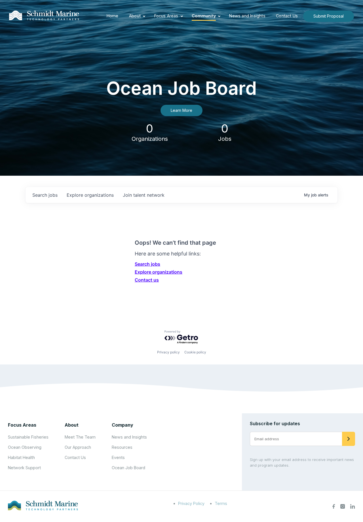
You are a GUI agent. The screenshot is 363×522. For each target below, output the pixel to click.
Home (113, 15)
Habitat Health (21, 457)
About (135, 15)
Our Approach (78, 447)
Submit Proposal (328, 16)
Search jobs (147, 264)
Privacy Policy (191, 503)
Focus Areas (166, 15)
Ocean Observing (24, 447)
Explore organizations (158, 272)
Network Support (24, 467)
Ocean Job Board (128, 467)
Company (122, 425)
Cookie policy (195, 352)
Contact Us (287, 15)
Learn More (181, 110)
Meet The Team (80, 437)
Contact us (147, 280)
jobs (45, 195)
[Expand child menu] (144, 16)
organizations (90, 195)
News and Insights (247, 15)
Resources (122, 447)
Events (118, 457)
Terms (221, 503)
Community (204, 15)
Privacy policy (168, 352)
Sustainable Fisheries (28, 437)
